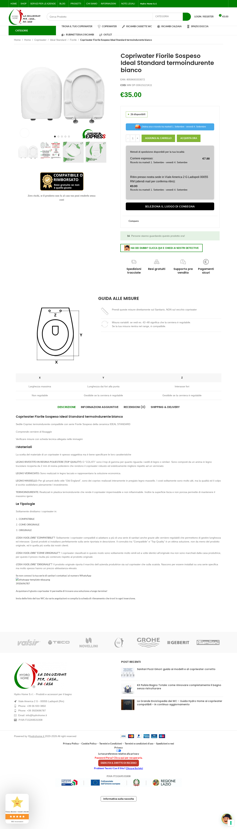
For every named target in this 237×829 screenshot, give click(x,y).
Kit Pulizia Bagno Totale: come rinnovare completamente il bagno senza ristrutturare (179, 686)
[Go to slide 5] (69, 136)
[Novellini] (89, 642)
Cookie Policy (88, 743)
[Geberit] (178, 642)
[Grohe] (148, 642)
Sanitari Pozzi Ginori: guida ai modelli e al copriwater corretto (176, 669)
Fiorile (73, 39)
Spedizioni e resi (165, 743)
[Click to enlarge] (24, 132)
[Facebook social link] (207, 3)
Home (17, 39)
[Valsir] (29, 642)
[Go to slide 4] (65, 136)
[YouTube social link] (220, 3)
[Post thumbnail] (127, 673)
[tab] (67, 407)
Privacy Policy (71, 743)
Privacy (118, 747)
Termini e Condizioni (110, 743)
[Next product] (221, 40)
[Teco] (59, 642)
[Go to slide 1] (55, 136)
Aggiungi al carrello (158, 138)
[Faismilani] (208, 642)
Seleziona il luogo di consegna (170, 206)
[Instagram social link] (216, 3)
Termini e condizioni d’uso (139, 743)
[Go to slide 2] (58, 136)
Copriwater (40, 39)
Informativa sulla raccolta (118, 798)
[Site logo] (25, 16)
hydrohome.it (37, 736)
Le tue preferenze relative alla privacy (118, 753)
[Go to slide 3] (62, 136)
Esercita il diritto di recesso (118, 762)
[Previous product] (213, 40)
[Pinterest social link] (224, 3)
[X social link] (212, 3)
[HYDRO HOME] (118, 642)
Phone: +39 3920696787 (32, 710)
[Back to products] (217, 40)
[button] (22, 152)
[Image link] (65, 675)
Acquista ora (188, 138)
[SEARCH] (187, 17)
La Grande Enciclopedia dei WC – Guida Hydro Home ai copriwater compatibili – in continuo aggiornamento (179, 702)
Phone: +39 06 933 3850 (32, 706)
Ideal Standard (58, 39)
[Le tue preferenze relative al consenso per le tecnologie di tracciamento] (231, 823)
